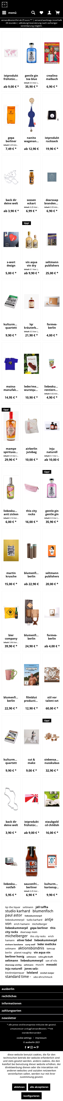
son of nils (51, 960)
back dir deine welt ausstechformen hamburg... (11, 201)
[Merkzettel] (41, 12)
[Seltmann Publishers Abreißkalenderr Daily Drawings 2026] (51, 550)
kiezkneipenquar (15, 972)
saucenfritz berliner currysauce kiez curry (31, 885)
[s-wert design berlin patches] (11, 239)
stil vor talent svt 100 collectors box (52, 699)
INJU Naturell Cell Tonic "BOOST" (52, 450)
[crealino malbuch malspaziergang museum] (51, 53)
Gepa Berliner (39, 928)
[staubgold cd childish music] (51, 799)
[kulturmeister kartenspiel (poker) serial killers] (51, 861)
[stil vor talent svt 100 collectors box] (51, 675)
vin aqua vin (42, 952)
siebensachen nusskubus (51, 761)
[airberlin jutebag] (31, 426)
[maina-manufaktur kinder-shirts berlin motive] (11, 364)
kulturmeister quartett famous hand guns (11, 761)
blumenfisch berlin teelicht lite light (31, 637)
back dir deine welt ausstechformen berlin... (11, 823)
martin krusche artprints (11, 574)
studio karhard (18, 911)
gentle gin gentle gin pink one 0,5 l (52, 512)
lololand (32, 972)
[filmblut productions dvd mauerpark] (31, 675)
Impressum (41, 1037)
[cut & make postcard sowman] (31, 737)
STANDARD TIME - (18, 976)
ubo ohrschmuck (42, 976)
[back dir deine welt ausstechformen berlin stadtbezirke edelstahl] (11, 799)
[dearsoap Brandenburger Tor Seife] (51, 177)
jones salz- (31, 968)
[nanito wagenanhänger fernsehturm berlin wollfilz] (31, 115)
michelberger (39, 924)
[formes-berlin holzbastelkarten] (51, 302)
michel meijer (47, 972)
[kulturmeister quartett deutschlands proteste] (11, 302)
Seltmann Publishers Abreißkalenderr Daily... (51, 574)
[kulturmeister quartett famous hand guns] (11, 737)
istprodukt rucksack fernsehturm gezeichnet (51, 139)
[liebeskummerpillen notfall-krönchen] (11, 861)
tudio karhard (35, 919)
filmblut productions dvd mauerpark (31, 699)
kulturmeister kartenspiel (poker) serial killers (51, 885)
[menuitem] (9, 12)
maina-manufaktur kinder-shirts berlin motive (11, 388)
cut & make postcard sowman (31, 761)
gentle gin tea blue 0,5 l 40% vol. (31, 77)
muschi (40, 964)
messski (51, 964)
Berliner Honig (15, 956)
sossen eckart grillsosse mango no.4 (31, 201)
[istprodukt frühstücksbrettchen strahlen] (31, 799)
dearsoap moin (28, 932)
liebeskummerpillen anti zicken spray (11, 512)
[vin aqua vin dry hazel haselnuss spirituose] (31, 239)
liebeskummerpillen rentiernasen (51, 388)
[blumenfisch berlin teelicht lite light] (31, 613)
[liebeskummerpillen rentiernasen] (51, 364)
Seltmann (32, 956)
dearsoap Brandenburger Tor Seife (51, 201)
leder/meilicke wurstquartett (31, 388)
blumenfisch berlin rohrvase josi (31, 574)
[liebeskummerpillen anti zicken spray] (11, 488)
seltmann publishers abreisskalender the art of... (51, 263)
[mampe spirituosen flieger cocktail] (11, 426)
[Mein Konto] (49, 12)
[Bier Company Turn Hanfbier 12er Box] (11, 613)
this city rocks (38, 936)
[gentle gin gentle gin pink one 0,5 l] (51, 488)
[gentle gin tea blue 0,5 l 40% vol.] (31, 53)
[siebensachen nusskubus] (51, 737)
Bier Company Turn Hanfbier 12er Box (11, 637)
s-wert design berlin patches (11, 263)
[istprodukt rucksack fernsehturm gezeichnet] (51, 115)
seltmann (28, 907)
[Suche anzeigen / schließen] (33, 12)
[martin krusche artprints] (11, 550)
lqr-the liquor (13, 907)
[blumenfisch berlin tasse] (11, 675)
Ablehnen (19, 1087)
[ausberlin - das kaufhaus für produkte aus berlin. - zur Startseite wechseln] (5, 5)
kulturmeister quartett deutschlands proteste (11, 326)
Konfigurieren (31, 1095)
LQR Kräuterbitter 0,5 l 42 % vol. (31, 326)
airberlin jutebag (31, 450)
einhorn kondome (14, 944)
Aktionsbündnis (31, 948)
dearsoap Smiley (13, 964)
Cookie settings (24, 1037)
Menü (12, 13)
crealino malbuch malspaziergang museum (51, 77)
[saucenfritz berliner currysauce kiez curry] (31, 861)
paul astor (14, 915)
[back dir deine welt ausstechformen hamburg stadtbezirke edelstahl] (11, 177)
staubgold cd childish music (52, 823)
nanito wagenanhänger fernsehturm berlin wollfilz (31, 139)
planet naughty (23, 952)
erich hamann (22, 924)
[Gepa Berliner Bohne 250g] (11, 115)
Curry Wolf (30, 944)
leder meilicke (46, 944)
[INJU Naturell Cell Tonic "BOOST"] (51, 426)
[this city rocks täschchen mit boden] (31, 488)
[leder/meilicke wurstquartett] (31, 364)
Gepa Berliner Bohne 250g (11, 139)
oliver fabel (25, 940)
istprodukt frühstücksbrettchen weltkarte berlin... (11, 77)
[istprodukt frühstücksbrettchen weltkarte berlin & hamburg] (11, 53)
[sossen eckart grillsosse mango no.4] (31, 177)
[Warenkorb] (57, 12)
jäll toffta (42, 907)
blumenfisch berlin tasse (11, 699)
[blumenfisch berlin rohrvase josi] (31, 550)
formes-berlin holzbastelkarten (51, 326)
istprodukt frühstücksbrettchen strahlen (31, 823)
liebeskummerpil (33, 915)
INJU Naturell (14, 968)
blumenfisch (43, 911)
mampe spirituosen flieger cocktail (11, 450)
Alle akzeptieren (39, 1087)
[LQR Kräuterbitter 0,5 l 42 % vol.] (31, 302)
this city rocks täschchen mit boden (31, 512)
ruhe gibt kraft (45, 956)
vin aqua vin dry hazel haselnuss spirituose (31, 263)
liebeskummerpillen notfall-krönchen (11, 885)
